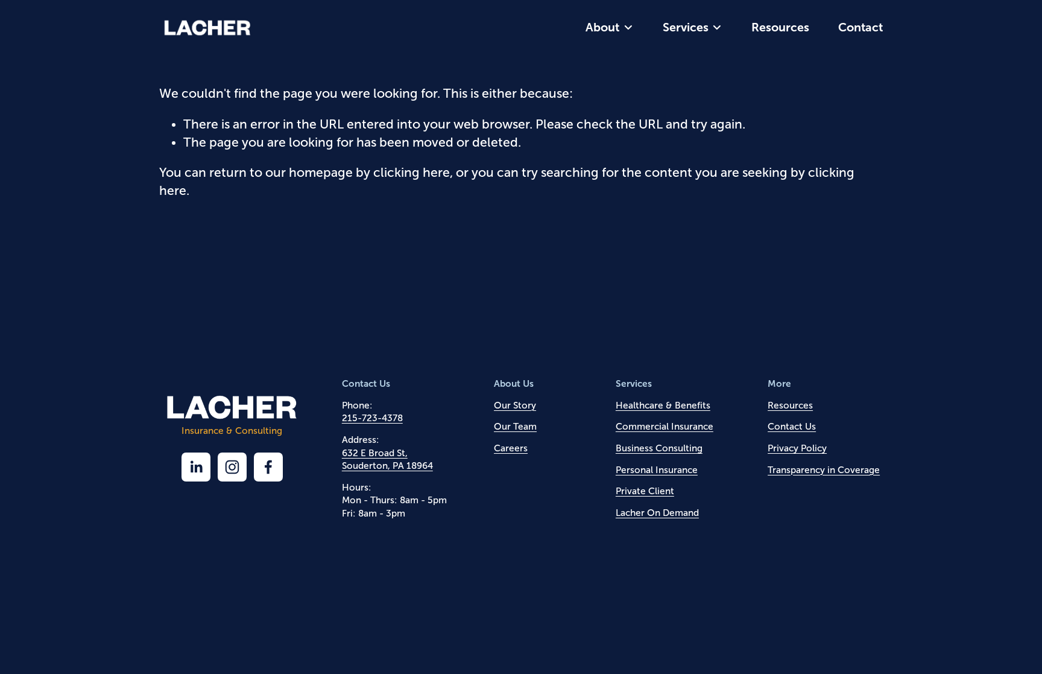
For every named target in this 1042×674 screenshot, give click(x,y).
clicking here (411, 172)
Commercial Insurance (664, 426)
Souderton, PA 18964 (387, 465)
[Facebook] (268, 467)
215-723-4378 (372, 418)
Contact (860, 27)
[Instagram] (232, 467)
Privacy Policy (797, 448)
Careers (511, 448)
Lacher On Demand (657, 512)
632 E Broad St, (375, 453)
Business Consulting (659, 448)
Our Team (515, 426)
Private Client (645, 491)
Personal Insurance (657, 470)
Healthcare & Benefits (663, 405)
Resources (780, 27)
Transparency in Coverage (824, 470)
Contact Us (792, 426)
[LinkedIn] (196, 467)
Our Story (515, 405)
